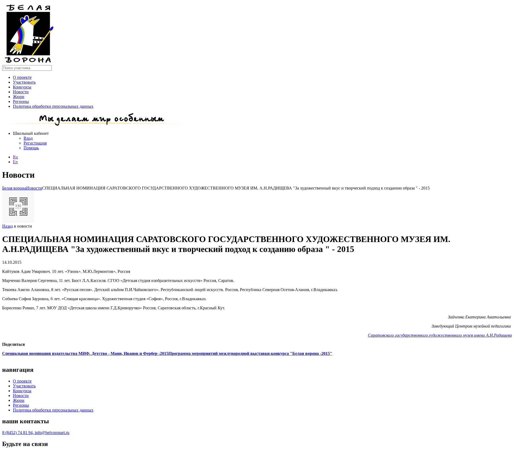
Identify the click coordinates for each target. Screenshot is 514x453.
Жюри (18, 96)
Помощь (31, 148)
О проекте (22, 77)
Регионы (21, 101)
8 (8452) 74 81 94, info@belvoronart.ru (35, 432)
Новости (21, 92)
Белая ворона (14, 188)
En (15, 161)
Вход (28, 138)
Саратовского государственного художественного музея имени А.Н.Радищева (440, 335)
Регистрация (35, 143)
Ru (15, 157)
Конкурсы (22, 87)
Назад (7, 226)
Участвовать (24, 82)
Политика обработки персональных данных (53, 106)
